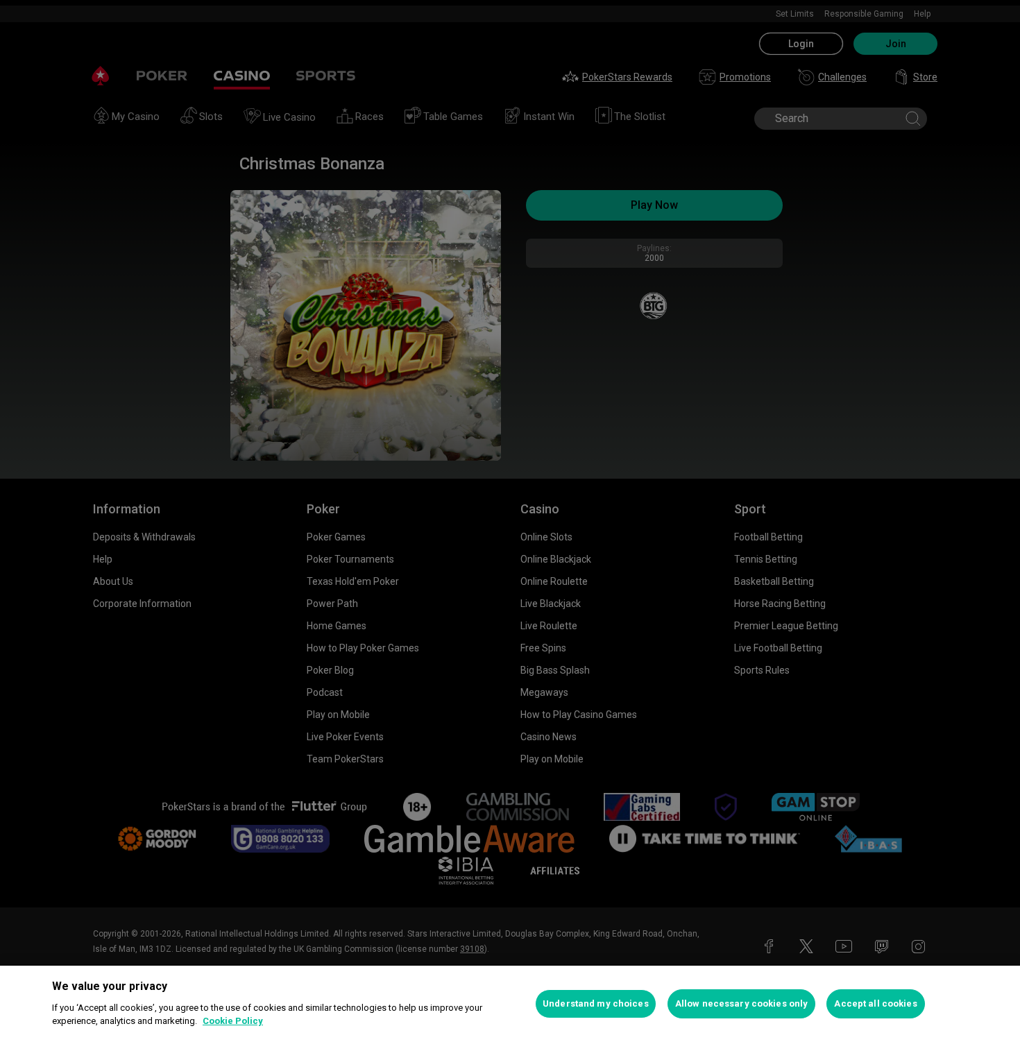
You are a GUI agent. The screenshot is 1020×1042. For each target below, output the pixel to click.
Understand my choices (596, 1003)
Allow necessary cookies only (741, 1003)
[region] (510, 1004)
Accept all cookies (875, 1003)
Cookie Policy (233, 1021)
